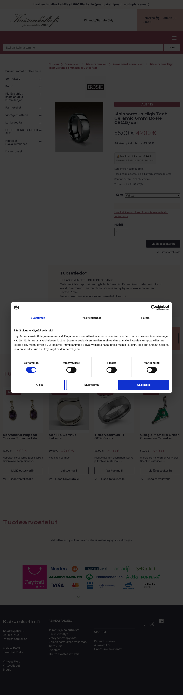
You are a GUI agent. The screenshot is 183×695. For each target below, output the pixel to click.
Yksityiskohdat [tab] (91, 317)
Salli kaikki (143, 384)
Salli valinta (91, 384)
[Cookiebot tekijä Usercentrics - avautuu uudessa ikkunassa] (153, 307)
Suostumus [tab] (38, 317)
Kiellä (39, 384)
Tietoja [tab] (145, 317)
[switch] (71, 370)
